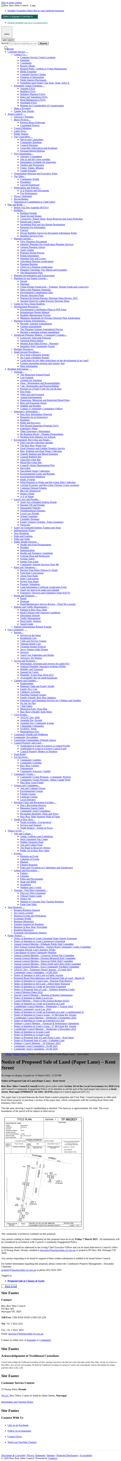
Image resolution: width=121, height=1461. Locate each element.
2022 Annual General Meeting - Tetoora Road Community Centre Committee (52, 947)
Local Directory (28, 799)
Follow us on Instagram (19, 1431)
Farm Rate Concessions (32, 573)
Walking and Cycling (30, 887)
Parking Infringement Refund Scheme (33, 626)
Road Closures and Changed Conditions (40, 612)
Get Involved (20, 757)
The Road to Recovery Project (35, 847)
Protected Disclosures (67, 1455)
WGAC (5, 1395)
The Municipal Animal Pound (35, 374)
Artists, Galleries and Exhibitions (36, 836)
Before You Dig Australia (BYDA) (31, 207)
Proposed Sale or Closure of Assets (26, 1281)
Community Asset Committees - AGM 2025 (36, 1046)
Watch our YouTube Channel (22, 1442)
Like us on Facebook (18, 1425)
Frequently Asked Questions (28, 85)
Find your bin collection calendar (36, 442)
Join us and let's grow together (35, 159)
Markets (24, 862)
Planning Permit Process (32, 253)
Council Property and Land (27, 743)
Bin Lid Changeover (30, 490)
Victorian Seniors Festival (33, 646)
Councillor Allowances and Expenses (38, 148)
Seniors (17, 632)
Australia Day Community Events (37, 723)
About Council (15, 114)
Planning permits (22, 238)
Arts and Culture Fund (31, 845)
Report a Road (27, 66)
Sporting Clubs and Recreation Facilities (34, 802)
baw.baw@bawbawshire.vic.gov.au (57, 1250)
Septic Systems (27, 479)
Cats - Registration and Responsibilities (39, 386)
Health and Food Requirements (35, 544)
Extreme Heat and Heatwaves (35, 556)
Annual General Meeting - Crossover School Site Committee (44, 955)
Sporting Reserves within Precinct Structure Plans (44, 301)
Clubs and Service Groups (33, 641)
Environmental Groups (31, 791)
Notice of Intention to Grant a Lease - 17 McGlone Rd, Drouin (45, 1026)
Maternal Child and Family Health (37, 686)
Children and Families (25, 680)
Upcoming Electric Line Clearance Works (34, 949)
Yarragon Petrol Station (31, 340)
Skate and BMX (28, 881)
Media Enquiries (28, 71)
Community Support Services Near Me (39, 564)
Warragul (24, 284)
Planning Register (29, 264)
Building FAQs (27, 91)
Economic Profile (22, 918)
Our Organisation (22, 153)
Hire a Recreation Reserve (33, 805)
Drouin (23, 281)
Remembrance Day (29, 731)
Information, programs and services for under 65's (44, 663)
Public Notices (21, 134)
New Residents (21, 533)
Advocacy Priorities (24, 117)
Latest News (20, 131)
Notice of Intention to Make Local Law (33, 998)
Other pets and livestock (32, 394)
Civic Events (20, 714)
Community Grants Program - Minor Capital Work (45, 779)
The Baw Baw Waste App (33, 445)
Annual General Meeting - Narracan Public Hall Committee (43, 961)
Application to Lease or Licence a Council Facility (45, 745)
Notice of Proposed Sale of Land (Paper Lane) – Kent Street (44, 1037)
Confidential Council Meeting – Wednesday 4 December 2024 (45, 1029)
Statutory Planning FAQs (32, 94)
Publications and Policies (26, 187)
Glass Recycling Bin (30, 459)
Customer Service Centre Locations (37, 57)
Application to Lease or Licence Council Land (43, 748)
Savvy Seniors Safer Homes (34, 649)
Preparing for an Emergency (34, 417)
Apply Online (27, 250)
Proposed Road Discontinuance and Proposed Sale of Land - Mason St (49, 978)
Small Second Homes (31, 216)
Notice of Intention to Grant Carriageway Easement (39, 941)
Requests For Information (33, 227)
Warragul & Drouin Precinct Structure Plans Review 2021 (49, 298)
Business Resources (24, 930)
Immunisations (27, 550)
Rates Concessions (29, 578)
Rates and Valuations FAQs (34, 97)
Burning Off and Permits (32, 505)
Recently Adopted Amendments (36, 323)
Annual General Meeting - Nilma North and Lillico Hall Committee (47, 964)
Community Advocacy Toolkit (35, 771)
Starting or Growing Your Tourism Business (42, 901)
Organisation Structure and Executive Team (35, 173)
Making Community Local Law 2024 (32, 1009)
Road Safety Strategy (30, 621)
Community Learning (31, 762)
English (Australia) (36, 10)
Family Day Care (28, 689)
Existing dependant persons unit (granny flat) (42, 363)
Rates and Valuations (24, 567)
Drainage (24, 601)
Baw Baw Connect (29, 765)
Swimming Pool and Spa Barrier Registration (42, 224)
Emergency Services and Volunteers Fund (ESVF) (45, 592)
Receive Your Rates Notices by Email (39, 570)
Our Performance (28, 193)
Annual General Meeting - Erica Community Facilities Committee (46, 966)
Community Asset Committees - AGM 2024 (36, 972)
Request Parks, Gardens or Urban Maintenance (43, 68)
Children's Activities (30, 692)
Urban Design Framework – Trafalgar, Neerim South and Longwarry (54, 286)
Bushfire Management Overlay (35, 315)
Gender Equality (28, 170)
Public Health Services (25, 541)
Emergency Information (25, 411)
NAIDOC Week (28, 728)
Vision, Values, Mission (32, 168)
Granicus (52, 1458)
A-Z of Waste (27, 496)
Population (25, 182)
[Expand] (27, 52)
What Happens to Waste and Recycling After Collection (48, 482)
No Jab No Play (28, 703)
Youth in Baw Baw (23, 819)
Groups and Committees (26, 785)
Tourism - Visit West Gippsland (29, 890)
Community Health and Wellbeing (31, 734)
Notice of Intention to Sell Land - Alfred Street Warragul (42, 983)
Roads (23, 598)
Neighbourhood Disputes (32, 510)
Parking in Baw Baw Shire (33, 609)
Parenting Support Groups (33, 694)
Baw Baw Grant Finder (32, 782)
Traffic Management (30, 618)
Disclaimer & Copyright (13, 1455)
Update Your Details (24, 111)
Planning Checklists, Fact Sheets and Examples (43, 269)
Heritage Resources (23, 349)
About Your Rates (29, 575)
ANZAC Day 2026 (30, 717)
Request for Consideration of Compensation (42, 105)
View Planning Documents (33, 241)
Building (18, 210)
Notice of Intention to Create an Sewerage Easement (40, 986)
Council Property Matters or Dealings (38, 751)
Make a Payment (22, 108)
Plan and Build (15, 204)
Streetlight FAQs (28, 102)
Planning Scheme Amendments (29, 320)
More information (29, 366)
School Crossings (28, 516)
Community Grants (23, 774)
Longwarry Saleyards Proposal (35, 337)
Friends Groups (28, 794)
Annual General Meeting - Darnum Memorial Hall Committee (44, 958)
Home (9, 1054)
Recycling (25, 468)
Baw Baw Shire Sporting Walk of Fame (40, 816)
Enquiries (25, 60)
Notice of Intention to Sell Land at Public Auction (38, 975)
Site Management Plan (31, 272)
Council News (15, 1436)
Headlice (24, 547)
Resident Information (18, 369)
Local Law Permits (29, 513)
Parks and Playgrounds (31, 879)
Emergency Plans (28, 428)
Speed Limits (26, 624)
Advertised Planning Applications (37, 261)
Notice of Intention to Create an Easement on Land (39, 1003)
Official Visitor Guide (31, 896)
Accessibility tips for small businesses (38, 677)
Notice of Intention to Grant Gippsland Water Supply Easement (45, 938)
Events (17, 853)
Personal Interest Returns (32, 151)
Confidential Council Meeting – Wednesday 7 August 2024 (43, 1006)
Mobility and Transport (31, 669)
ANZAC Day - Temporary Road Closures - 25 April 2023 (43, 969)
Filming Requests (28, 864)
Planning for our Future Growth (30, 278)
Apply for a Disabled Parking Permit (38, 502)
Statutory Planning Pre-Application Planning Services (46, 244)
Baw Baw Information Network (36, 414)
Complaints (26, 63)
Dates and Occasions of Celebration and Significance (46, 867)
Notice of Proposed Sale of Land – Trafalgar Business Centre (44, 989)
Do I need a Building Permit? (34, 357)
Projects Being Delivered (32, 122)
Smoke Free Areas (29, 561)
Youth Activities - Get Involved (35, 822)
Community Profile (29, 179)
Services (24, 652)
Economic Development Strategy (30, 932)
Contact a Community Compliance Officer (41, 408)
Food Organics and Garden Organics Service (42, 448)
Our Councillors (22, 136)
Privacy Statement (23, 196)
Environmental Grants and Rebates (37, 473)
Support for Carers (29, 672)
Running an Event (29, 856)
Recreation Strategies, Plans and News (39, 813)
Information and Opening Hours (17, 1402)
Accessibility (86, 1455)
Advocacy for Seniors (31, 658)
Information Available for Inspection (38, 162)
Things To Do (15, 830)
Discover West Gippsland (33, 893)
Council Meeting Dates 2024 (28, 992)
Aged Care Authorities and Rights (37, 655)
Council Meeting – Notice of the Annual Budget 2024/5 (41, 1000)
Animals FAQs (27, 88)
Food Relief (20, 754)
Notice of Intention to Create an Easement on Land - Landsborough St (49, 1012)
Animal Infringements (31, 397)
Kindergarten (26, 683)
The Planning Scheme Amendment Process (41, 329)
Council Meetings (23, 128)
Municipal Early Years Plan (33, 709)
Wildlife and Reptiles (30, 405)
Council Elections (29, 145)
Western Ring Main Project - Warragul (39, 343)
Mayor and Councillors (31, 139)
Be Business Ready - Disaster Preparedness (41, 434)
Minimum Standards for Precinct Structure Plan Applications (50, 318)
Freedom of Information (32, 77)
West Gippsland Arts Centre (34, 839)
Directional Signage (30, 615)
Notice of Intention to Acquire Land (31, 1032)
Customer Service (16, 51)
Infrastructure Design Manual (34, 312)
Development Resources (26, 306)
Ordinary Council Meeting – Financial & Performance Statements (46, 1023)
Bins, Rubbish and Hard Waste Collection (41, 451)
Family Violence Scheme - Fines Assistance (41, 522)
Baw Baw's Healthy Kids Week (36, 711)
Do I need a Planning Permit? (34, 354)
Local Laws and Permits (26, 499)
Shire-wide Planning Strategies (35, 289)
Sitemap (51, 1455)
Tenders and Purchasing (32, 165)
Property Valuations (30, 584)
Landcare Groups (28, 796)
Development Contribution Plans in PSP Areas (43, 309)
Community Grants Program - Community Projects (45, 777)
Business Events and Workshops (30, 915)
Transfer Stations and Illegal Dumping (39, 454)
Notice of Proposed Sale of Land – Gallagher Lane (39, 1040)
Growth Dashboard (29, 185)
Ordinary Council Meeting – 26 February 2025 (37, 1043)
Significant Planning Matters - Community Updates (39, 335)
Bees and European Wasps (33, 403)
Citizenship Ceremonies (32, 726)
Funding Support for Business (29, 924)
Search (4, 43)
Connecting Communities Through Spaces (35, 740)
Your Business (15, 907)
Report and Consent (30, 221)
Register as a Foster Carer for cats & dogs (40, 388)
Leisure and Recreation (25, 870)
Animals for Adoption (31, 380)
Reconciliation (21, 199)
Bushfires (25, 420)
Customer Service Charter (33, 74)
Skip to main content (11, 2)
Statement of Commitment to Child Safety (34, 202)
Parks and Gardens (23, 536)
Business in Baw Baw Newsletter (30, 927)
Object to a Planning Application (36, 267)
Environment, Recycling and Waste (31, 439)
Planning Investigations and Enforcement (34, 275)
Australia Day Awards (31, 720)
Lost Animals (26, 377)
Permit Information (29, 255)
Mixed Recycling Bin (31, 462)
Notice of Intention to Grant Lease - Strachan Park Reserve (43, 981)
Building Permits (28, 213)
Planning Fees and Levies (33, 258)
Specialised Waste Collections (35, 471)
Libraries (24, 876)
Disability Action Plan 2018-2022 (37, 675)
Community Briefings (31, 142)
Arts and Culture (22, 833)
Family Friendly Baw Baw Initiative (38, 697)
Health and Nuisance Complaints (36, 553)
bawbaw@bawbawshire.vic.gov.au (25, 1333)
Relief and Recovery (30, 422)
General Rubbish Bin (30, 456)
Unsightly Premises (29, 519)
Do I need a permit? (24, 913)
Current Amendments (30, 326)
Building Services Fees (31, 236)
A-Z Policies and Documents (34, 190)
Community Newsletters (26, 737)
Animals (18, 371)
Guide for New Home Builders (29, 303)
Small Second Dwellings (26, 352)
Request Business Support (27, 910)
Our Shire (19, 176)
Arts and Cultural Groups (32, 788)
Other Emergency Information (35, 431)
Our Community (16, 629)
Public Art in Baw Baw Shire (34, 850)
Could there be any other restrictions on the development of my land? (54, 360)
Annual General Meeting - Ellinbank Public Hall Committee (44, 944)
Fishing (24, 873)
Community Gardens (30, 760)
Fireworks (25, 524)
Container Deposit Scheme (33, 488)
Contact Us (19, 54)
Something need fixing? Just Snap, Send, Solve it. (45, 83)
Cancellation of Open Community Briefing (35, 952)
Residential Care (28, 638)
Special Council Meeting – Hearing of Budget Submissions (43, 995)
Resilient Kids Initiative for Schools (37, 437)
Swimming (25, 884)
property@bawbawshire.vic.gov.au (18, 1270)
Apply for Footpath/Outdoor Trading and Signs (37, 527)
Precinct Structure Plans (32, 295)
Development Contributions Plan (36, 292)
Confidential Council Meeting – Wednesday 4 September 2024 (45, 1017)
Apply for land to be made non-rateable (39, 590)
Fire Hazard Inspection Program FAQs (39, 425)
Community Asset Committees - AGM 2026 (36, 1049)
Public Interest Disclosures (33, 80)
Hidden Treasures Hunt (31, 842)
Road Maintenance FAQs (33, 100)
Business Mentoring (24, 921)
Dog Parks (25, 391)
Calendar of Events (29, 859)
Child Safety (26, 706)
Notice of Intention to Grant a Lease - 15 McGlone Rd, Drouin (45, 1015)
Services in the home (30, 635)
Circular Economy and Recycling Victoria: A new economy (49, 485)
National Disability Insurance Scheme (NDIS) (43, 666)
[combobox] (19, 16)
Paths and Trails (22, 539)
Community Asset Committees (35, 811)
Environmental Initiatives (32, 476)
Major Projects (21, 119)
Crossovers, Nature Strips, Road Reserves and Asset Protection (51, 219)
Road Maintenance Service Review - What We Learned (47, 604)
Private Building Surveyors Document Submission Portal (48, 233)
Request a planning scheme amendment (39, 332)
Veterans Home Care (30, 643)
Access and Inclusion (24, 660)
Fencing (24, 230)
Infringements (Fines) (24, 530)
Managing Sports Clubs (32, 808)
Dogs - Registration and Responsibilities (40, 383)
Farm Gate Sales (28, 904)
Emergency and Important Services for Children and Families (50, 700)
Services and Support (30, 825)
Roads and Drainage (24, 595)
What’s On (25, 898)
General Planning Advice (32, 247)
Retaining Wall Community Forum (37, 346)
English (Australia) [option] (28, 23)
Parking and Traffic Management (30, 607)
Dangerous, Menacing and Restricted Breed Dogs (45, 400)
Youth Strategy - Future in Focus (36, 828)
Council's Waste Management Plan (37, 465)
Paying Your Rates (29, 581)
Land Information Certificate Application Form (43, 587)
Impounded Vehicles (30, 507)
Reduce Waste (27, 493)
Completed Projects (30, 125)
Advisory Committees (31, 156)
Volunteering (26, 768)
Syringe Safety (27, 558)
